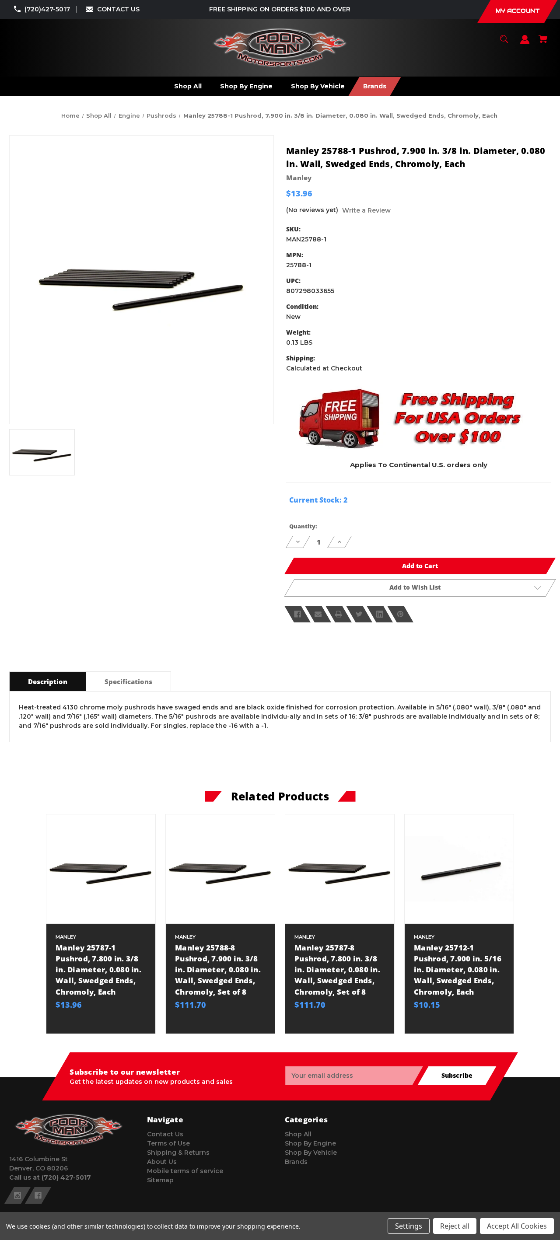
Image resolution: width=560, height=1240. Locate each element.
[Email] (318, 614)
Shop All (298, 1134)
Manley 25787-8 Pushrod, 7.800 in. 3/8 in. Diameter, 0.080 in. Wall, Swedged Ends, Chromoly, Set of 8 (337, 970)
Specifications (128, 681)
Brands (296, 1162)
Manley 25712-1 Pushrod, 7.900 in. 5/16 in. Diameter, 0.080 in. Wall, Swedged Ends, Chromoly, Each (457, 970)
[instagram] (17, 1195)
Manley (299, 177)
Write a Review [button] (366, 210)
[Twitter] (359, 614)
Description (47, 681)
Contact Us (165, 1134)
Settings (408, 1226)
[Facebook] (297, 614)
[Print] (338, 614)
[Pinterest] (400, 614)
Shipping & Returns (178, 1152)
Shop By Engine (310, 1143)
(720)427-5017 (47, 9)
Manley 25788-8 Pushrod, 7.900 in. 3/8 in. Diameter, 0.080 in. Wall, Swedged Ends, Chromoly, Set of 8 (218, 970)
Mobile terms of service (185, 1171)
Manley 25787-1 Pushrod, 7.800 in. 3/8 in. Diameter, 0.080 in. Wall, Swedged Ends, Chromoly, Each (98, 970)
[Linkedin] (379, 614)
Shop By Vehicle (311, 1152)
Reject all (454, 1226)
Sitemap (160, 1180)
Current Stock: (318, 500)
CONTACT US (118, 9)
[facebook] (38, 1195)
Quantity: (303, 526)
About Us (162, 1162)
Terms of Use (168, 1143)
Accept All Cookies (517, 1226)
